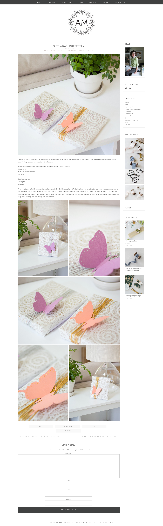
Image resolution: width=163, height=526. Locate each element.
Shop (105, 2)
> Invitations (129, 113)
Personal (127, 124)
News (126, 122)
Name (68, 480)
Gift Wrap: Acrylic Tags (133, 296)
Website (68, 499)
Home (39, 2)
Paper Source (65, 167)
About (52, 2)
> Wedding (129, 116)
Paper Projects (86, 50)
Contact (67, 2)
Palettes (127, 102)
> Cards (128, 111)
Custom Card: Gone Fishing (101, 436)
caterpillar (46, 159)
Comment (68, 453)
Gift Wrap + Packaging (67, 50)
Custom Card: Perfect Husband (39, 436)
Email (68, 490)
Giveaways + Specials (131, 120)
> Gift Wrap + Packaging (133, 109)
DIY (125, 118)
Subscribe (120, 2)
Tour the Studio (87, 2)
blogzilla (106, 522)
